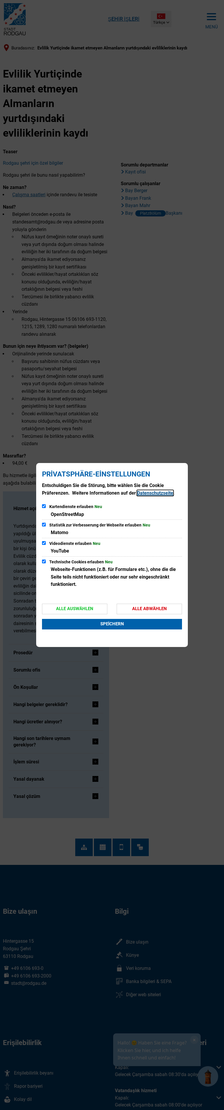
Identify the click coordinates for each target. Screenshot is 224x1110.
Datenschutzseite (155, 493)
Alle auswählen (74, 608)
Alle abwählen (149, 608)
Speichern (112, 624)
